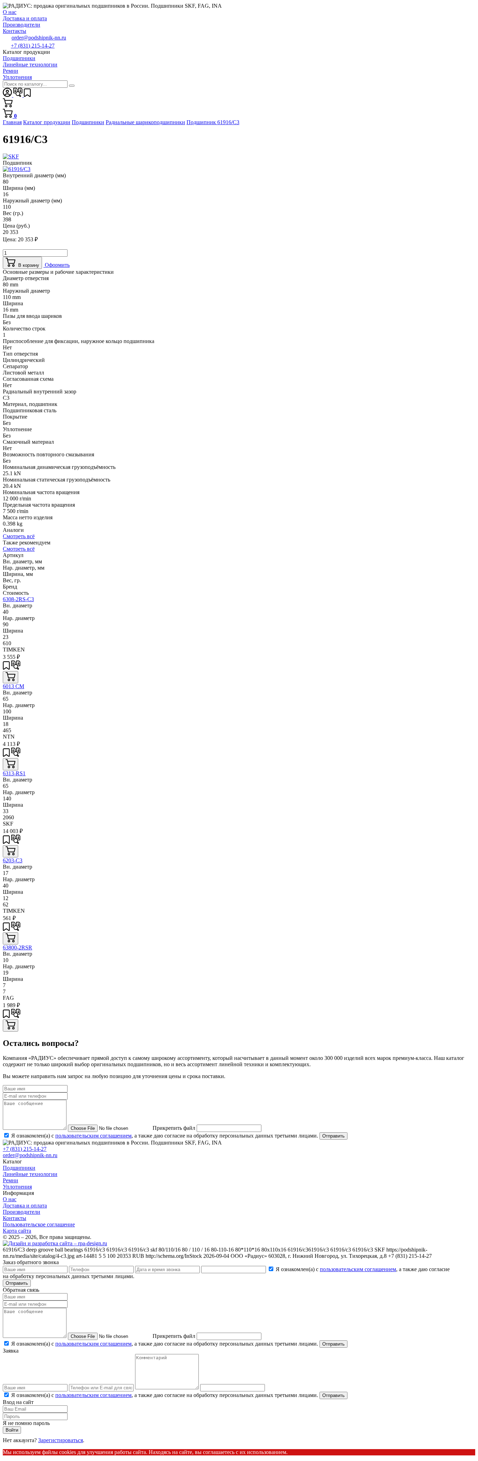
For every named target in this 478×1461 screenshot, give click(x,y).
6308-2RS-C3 (18, 599)
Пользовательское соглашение (39, 1224)
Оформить (56, 265)
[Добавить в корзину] (10, 677)
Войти (12, 1430)
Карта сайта (17, 1231)
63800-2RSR (17, 947)
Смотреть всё (19, 536)
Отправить (333, 1136)
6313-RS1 (14, 773)
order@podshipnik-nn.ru (39, 38)
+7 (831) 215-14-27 (33, 46)
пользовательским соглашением (93, 1136)
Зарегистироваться (60, 1440)
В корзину (27, 265)
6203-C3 (12, 860)
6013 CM (13, 686)
